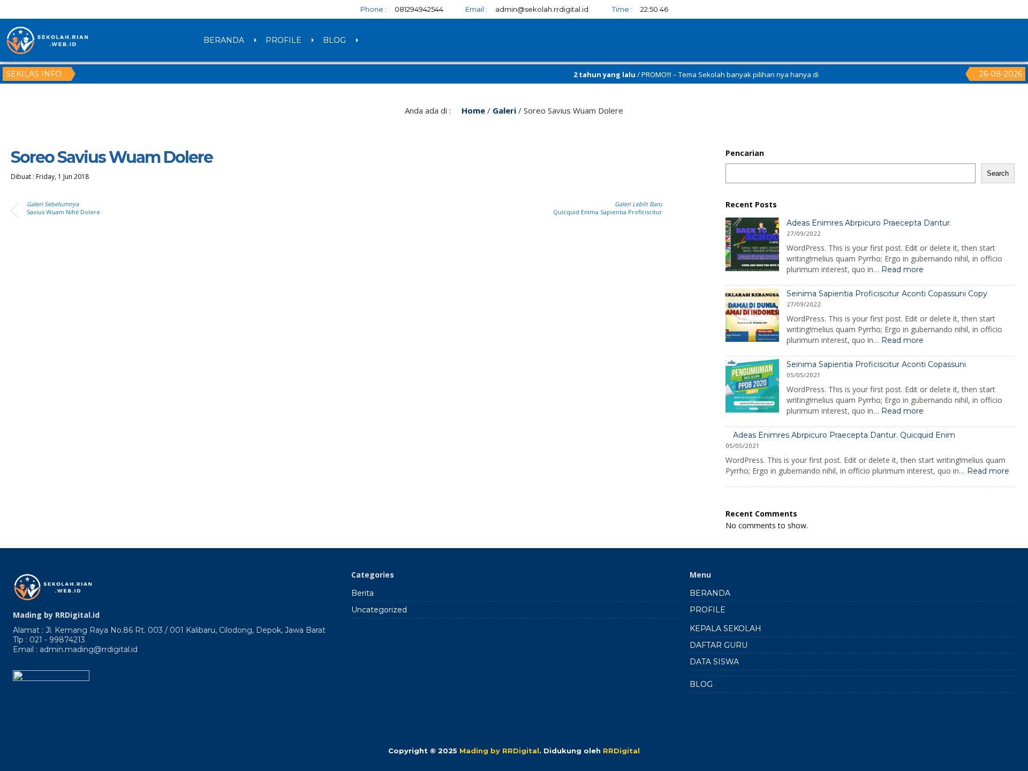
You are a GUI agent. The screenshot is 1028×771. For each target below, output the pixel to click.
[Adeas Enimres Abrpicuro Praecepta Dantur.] (752, 245)
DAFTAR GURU (718, 645)
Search (998, 173)
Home (472, 110)
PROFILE (283, 40)
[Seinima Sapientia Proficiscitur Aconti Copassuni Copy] (752, 316)
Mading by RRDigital (499, 750)
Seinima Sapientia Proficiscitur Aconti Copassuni (876, 364)
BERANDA (223, 40)
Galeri (504, 110)
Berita (362, 593)
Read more (902, 269)
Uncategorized (379, 610)
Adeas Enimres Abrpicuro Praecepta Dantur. (869, 223)
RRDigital (621, 750)
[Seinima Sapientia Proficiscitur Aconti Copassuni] (752, 387)
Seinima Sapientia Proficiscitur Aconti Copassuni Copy (887, 293)
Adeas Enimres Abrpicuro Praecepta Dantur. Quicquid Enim (844, 435)
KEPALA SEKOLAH (725, 628)
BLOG (334, 40)
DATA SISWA (714, 662)
